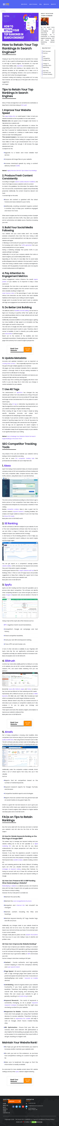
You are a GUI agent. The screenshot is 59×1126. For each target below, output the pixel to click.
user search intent (14, 967)
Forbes (29, 689)
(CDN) (18, 166)
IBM (14, 689)
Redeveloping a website (9, 886)
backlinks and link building (22, 310)
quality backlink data (8, 740)
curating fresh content (8, 363)
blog (4, 1107)
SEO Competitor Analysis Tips (46, 58)
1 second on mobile (31, 978)
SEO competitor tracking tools (24, 458)
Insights (5, 1109)
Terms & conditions (39, 1119)
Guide (4, 1111)
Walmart (17, 689)
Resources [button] (46, 4)
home (4, 1103)
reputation (20, 66)
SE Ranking (11, 523)
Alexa (7, 465)
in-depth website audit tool (26, 570)
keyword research (18, 511)
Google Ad (9, 595)
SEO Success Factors (47, 52)
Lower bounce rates (8, 293)
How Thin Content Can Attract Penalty (47, 72)
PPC (6, 625)
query (17, 1071)
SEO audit (24, 105)
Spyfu (8, 584)
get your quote (27, 349)
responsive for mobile (22, 1018)
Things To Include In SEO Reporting (47, 65)
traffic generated (26, 245)
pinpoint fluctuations (32, 935)
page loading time (10, 116)
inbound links (8, 334)
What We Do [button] (24, 4)
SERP (29, 954)
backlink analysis (18, 860)
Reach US (53, 4)
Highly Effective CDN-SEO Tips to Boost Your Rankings (22, 170)
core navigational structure (22, 901)
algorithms (20, 392)
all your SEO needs (9, 516)
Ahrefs (9, 732)
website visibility (6, 566)
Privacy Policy (50, 1119)
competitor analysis (13, 509)
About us (5, 1105)
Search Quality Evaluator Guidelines (25, 182)
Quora (10, 689)
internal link (20, 905)
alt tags (14, 404)
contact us (6, 1113)
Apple (22, 689)
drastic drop (23, 996)
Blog (40, 4)
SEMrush (10, 660)
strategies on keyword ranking (11, 869)
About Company (33, 4)
